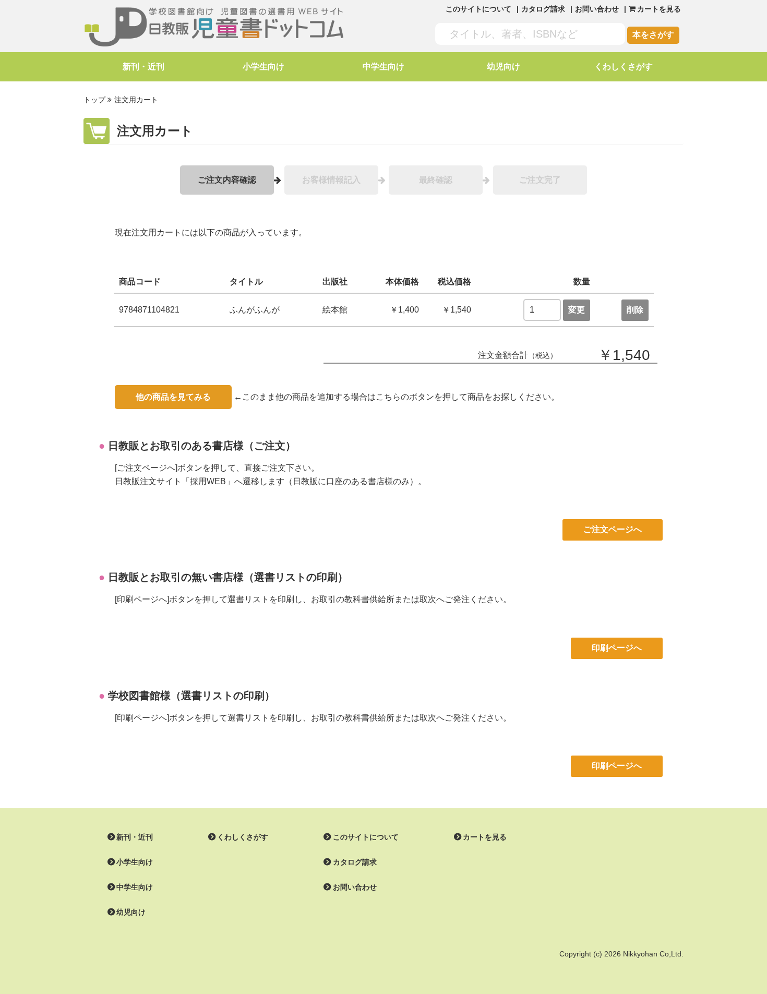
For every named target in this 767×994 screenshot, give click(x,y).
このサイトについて (478, 9)
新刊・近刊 (143, 66)
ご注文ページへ (612, 529)
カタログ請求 (543, 9)
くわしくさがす (623, 66)
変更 (576, 309)
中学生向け (383, 66)
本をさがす (653, 34)
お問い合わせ (597, 9)
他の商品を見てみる (173, 396)
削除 (635, 309)
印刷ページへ (617, 647)
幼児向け (503, 66)
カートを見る (485, 837)
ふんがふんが (255, 309)
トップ (94, 99)
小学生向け (263, 66)
